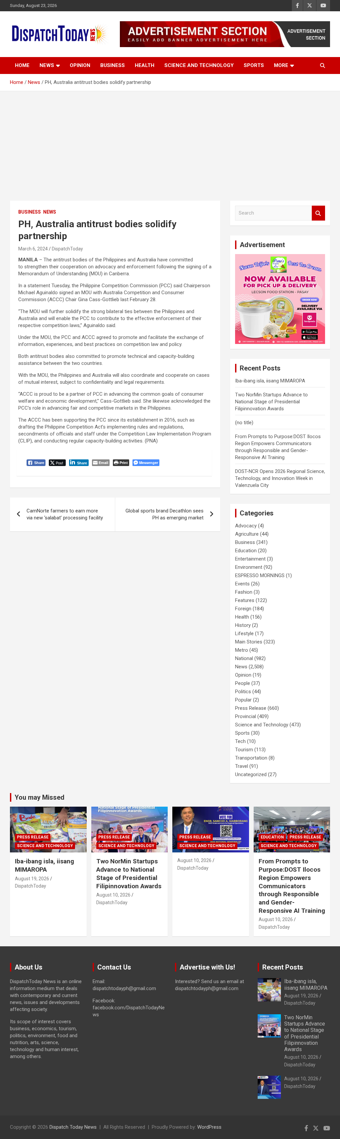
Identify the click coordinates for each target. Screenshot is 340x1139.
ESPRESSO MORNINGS (260, 575)
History (243, 625)
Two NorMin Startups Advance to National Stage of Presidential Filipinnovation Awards (271, 402)
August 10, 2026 (113, 895)
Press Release (250, 708)
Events (242, 584)
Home (22, 65)
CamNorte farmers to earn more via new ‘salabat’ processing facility (65, 514)
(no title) (244, 423)
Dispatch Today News (73, 1127)
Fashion (243, 592)
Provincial (245, 716)
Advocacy (246, 526)
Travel (241, 766)
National (244, 658)
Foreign (243, 609)
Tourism (244, 750)
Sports (254, 65)
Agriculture (247, 534)
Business (112, 65)
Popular (243, 700)
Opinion (80, 65)
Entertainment (250, 559)
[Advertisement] (170, 141)
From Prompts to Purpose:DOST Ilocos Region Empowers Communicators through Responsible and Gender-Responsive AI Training (292, 885)
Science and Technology (199, 65)
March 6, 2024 (33, 248)
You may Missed (39, 797)
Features (244, 600)
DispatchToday (67, 248)
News (47, 65)
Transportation (251, 758)
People (242, 683)
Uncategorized (251, 774)
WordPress (209, 1127)
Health (144, 65)
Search (318, 213)
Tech (240, 741)
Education (246, 551)
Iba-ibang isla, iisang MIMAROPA (270, 381)
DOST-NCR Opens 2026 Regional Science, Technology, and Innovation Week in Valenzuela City (280, 478)
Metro (241, 650)
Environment (248, 567)
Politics (243, 692)
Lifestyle (244, 633)
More (281, 65)
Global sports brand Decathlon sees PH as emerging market (165, 514)
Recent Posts (282, 967)
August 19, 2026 (32, 878)
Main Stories (248, 642)
